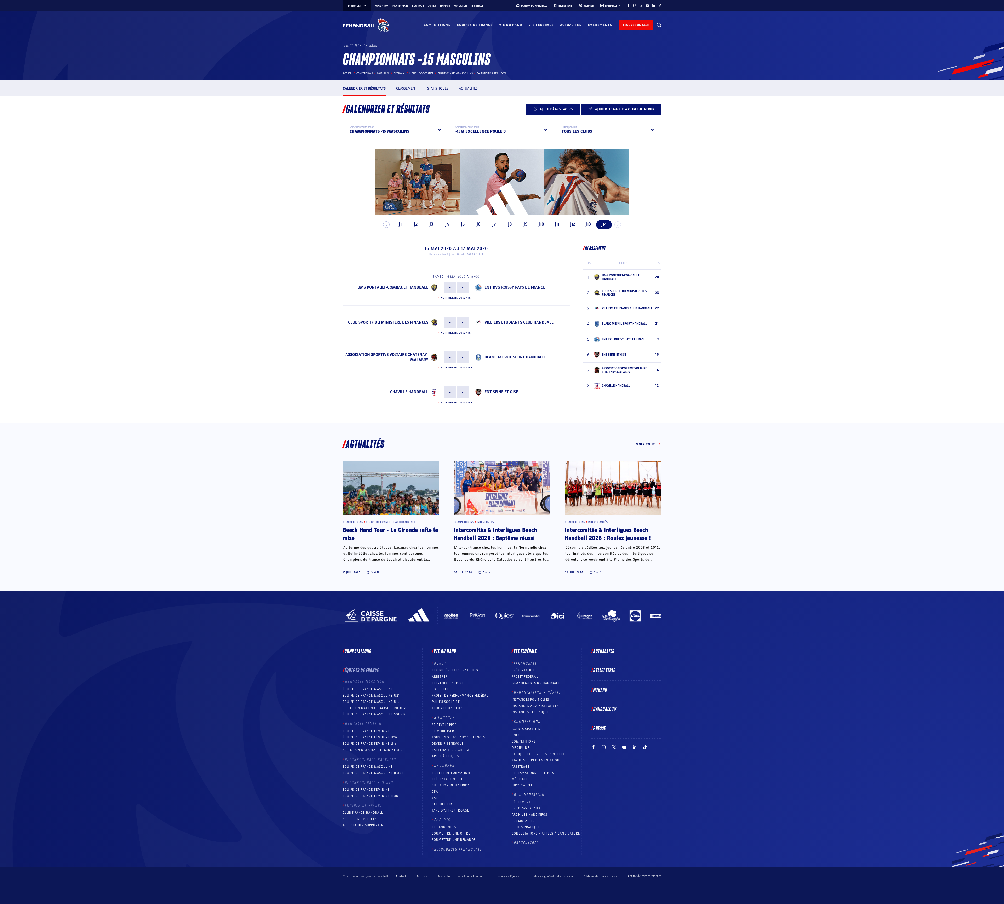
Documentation (529, 795)
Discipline (520, 748)
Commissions (527, 722)
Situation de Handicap (451, 785)
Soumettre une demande (454, 840)
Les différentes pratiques (455, 670)
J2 (416, 224)
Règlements (522, 802)
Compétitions (437, 25)
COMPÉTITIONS (523, 741)
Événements (600, 25)
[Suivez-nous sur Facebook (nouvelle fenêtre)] (628, 5)
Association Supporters (364, 825)
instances (354, 5)
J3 (431, 224)
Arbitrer (440, 677)
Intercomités (598, 522)
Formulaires (523, 821)
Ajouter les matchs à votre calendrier (624, 109)
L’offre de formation (451, 773)
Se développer (444, 725)
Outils (432, 5)
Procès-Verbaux (526, 808)
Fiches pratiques (526, 827)
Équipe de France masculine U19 (371, 702)
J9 (526, 224)
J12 (572, 224)
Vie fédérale (541, 25)
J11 (557, 224)
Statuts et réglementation (536, 760)
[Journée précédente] (386, 224)
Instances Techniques (531, 712)
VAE (435, 798)
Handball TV (605, 709)
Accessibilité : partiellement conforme (462, 876)
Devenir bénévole (447, 743)
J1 (400, 224)
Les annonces (444, 827)
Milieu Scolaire (446, 702)
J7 (494, 224)
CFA (435, 791)
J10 (541, 224)
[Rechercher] (659, 25)
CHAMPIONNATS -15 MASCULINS (455, 73)
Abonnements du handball (536, 683)
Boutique (418, 5)
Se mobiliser (443, 731)
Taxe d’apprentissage (450, 810)
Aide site (422, 876)
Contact (401, 876)
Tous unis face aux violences (458, 737)
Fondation (460, 5)
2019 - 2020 (383, 73)
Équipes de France (475, 25)
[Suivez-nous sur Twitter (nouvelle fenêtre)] (641, 5)
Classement (406, 88)
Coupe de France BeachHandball (390, 522)
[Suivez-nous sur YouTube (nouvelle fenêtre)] (647, 5)
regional (399, 73)
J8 (510, 224)
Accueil (347, 73)
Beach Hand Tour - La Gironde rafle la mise (390, 534)
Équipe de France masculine (368, 689)
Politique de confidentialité (600, 876)
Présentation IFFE (447, 779)
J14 (604, 224)
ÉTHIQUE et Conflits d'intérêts (539, 754)
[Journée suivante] (617, 224)
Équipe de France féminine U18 (370, 743)
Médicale (520, 779)
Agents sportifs (526, 729)
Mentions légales (508, 876)
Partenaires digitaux (450, 750)
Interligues (485, 522)
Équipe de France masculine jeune (373, 773)
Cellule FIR (442, 804)
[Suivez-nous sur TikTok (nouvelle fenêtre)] (659, 5)
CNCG (516, 735)
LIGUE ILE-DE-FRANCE (421, 73)
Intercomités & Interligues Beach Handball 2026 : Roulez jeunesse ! (608, 534)
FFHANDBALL (525, 663)
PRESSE (599, 728)
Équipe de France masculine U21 (371, 695)
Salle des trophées (360, 819)
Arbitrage (520, 766)
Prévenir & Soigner (449, 683)
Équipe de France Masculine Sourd (374, 714)
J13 (588, 224)
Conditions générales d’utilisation (551, 876)
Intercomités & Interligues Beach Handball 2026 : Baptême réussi (495, 534)
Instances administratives (535, 706)
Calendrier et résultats (364, 88)
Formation (382, 5)
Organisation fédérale (537, 693)
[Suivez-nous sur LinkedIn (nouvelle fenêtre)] (653, 5)
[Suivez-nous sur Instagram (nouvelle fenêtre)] (634, 5)
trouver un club (636, 25)
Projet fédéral (525, 677)
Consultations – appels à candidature (546, 833)
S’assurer (440, 689)
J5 (463, 224)
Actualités (570, 25)
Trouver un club (447, 708)
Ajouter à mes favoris (556, 109)
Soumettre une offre (451, 833)
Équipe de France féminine (366, 731)
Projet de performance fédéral (460, 695)
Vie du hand (510, 25)
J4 (447, 224)
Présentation (523, 670)
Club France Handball (363, 812)
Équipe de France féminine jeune (372, 796)
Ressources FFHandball (458, 849)
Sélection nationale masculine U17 (374, 708)
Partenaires (400, 5)
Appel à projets (445, 756)
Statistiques (437, 88)
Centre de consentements (644, 876)
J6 (479, 224)
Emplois (445, 5)
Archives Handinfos (529, 814)
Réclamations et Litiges (533, 773)
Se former (444, 766)
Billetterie (604, 670)
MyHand (600, 690)
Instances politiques (530, 700)
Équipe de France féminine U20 (370, 737)
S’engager (444, 718)
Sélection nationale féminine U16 (373, 750)
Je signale (477, 5)
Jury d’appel (522, 785)
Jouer (440, 663)
